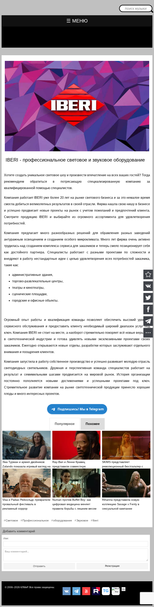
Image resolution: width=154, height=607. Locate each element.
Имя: (6, 538)
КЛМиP (24, 587)
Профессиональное (35, 520)
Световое (12, 520)
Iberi (95, 520)
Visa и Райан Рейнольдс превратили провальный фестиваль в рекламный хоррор (26, 504)
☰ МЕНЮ (77, 21)
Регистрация (112, 566)
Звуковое (82, 520)
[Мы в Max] (116, 591)
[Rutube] (96, 591)
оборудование (62, 520)
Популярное (65, 424)
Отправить (39, 566)
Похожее (93, 424)
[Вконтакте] (67, 591)
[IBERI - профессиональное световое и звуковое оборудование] (148, 274)
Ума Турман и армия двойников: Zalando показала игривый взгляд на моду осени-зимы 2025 (26, 466)
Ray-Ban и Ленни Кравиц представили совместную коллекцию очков (69, 466)
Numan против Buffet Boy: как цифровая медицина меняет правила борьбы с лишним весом (74, 504)
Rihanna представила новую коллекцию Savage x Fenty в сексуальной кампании (120, 504)
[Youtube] (86, 591)
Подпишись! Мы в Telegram (81, 409)
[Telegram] (76, 591)
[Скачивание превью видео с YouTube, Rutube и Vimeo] (106, 591)
